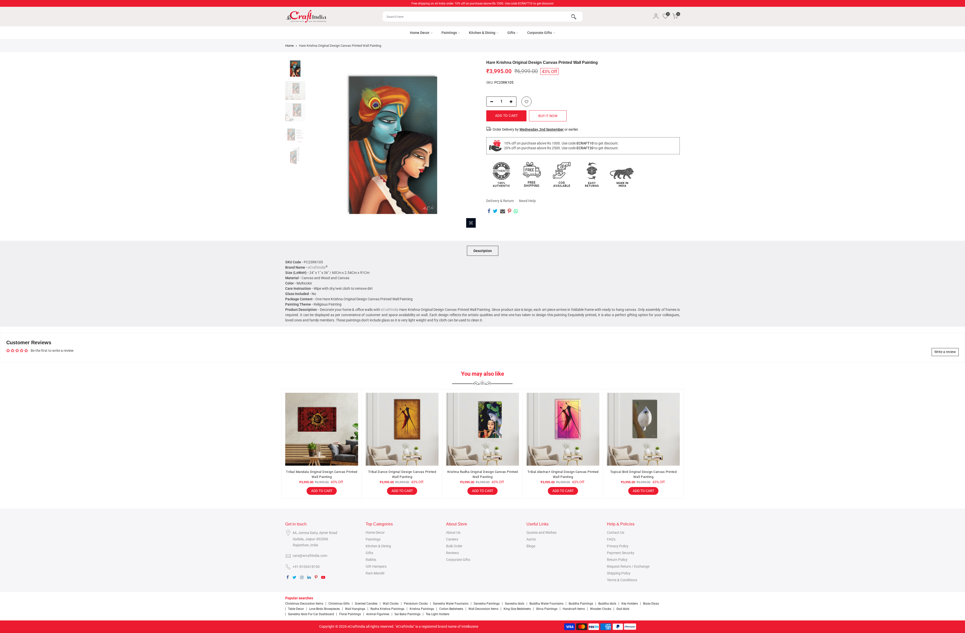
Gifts (511, 33)
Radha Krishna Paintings (387, 609)
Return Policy (617, 560)
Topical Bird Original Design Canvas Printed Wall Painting (643, 474)
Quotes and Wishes (541, 532)
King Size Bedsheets (517, 609)
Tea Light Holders (437, 614)
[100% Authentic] (501, 174)
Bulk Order (454, 546)
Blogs (530, 546)
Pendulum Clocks (416, 603)
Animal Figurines (377, 614)
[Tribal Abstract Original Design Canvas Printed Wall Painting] (562, 429)
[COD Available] (561, 174)
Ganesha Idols (514, 603)
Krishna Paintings (422, 609)
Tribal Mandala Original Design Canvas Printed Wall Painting (321, 474)
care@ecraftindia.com (310, 556)
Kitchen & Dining (482, 33)
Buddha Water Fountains (546, 603)
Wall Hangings (355, 609)
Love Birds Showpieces (324, 609)
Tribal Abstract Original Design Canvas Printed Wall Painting (563, 474)
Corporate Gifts (539, 33)
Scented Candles (366, 603)
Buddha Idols (607, 603)
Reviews (452, 553)
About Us (453, 532)
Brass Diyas (651, 603)
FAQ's (611, 539)
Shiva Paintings (546, 609)
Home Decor (419, 33)
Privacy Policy (618, 546)
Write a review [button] (945, 352)
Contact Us (615, 532)
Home (289, 45)
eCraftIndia (316, 267)
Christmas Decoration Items (304, 603)
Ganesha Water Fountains (450, 603)
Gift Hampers (376, 566)
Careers (452, 539)
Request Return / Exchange (628, 566)
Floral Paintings (350, 614)
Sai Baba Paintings (407, 614)
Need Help (527, 201)
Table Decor (296, 609)
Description (482, 251)
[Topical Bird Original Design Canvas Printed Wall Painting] (643, 429)
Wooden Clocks (600, 609)
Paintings (449, 33)
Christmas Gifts (339, 603)
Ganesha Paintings (487, 603)
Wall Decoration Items (483, 609)
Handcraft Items (574, 609)
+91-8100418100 (306, 567)
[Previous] (316, 145)
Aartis (531, 539)
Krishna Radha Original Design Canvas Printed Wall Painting (482, 474)
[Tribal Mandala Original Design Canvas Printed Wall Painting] (321, 429)
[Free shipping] (531, 174)
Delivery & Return (500, 201)
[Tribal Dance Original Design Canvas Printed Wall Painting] (402, 429)
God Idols (622, 609)
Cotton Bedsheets (451, 609)
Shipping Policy (619, 573)
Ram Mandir (375, 573)
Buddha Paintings (581, 603)
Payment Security (620, 553)
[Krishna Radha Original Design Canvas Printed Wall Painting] (482, 429)
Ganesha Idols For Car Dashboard (311, 614)
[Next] (469, 145)
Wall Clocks (391, 603)
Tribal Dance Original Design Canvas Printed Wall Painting (402, 474)
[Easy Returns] (591, 174)
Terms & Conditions (622, 580)
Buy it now (547, 116)
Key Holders (629, 603)
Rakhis (371, 560)
